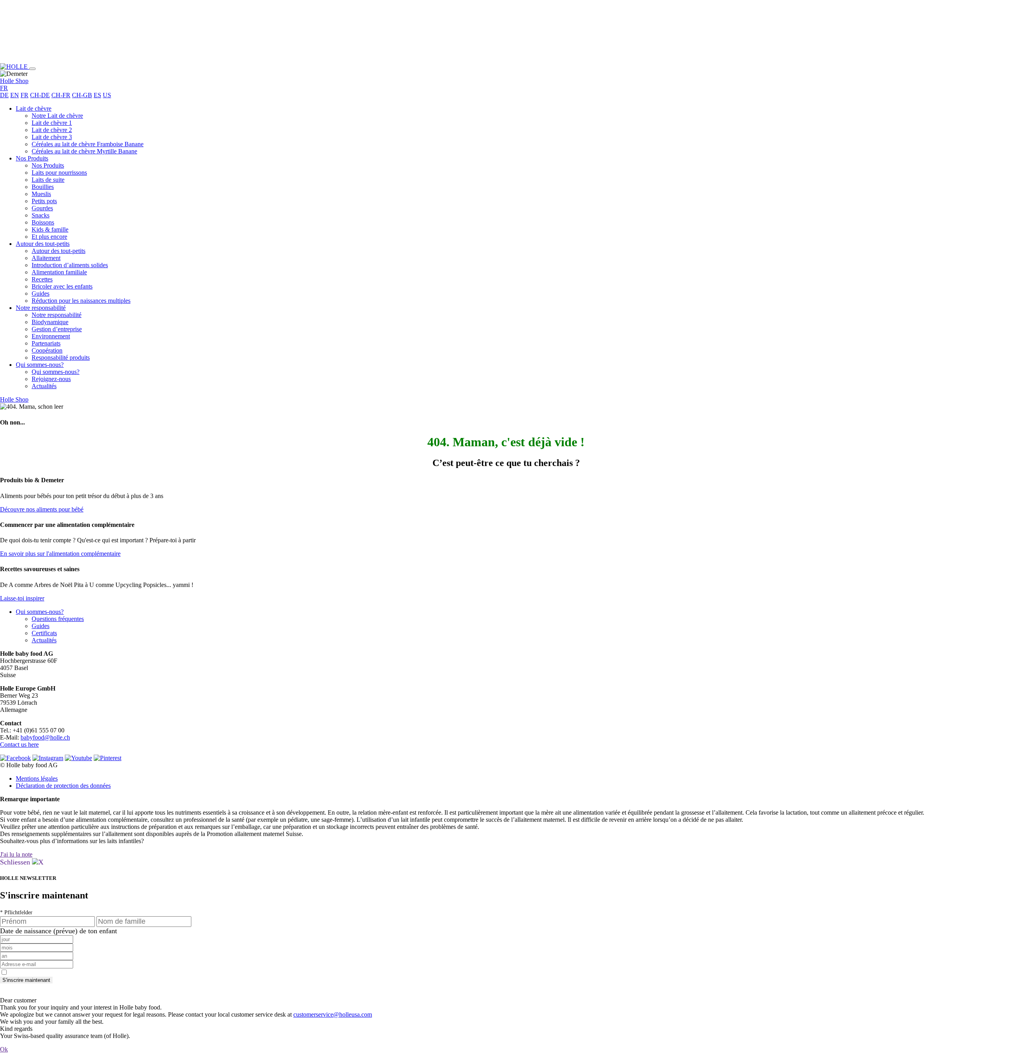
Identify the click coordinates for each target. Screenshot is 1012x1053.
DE (4, 95)
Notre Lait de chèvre (57, 115)
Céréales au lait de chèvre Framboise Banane (87, 144)
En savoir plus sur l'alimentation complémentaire (60, 553)
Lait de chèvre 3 (52, 137)
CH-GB (82, 95)
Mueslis (41, 194)
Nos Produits (32, 158)
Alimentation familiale (59, 272)
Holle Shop (14, 80)
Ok (4, 1049)
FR (24, 95)
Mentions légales (37, 778)
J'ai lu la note (16, 854)
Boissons (43, 222)
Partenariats (46, 343)
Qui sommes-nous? (40, 364)
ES (97, 95)
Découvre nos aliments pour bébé (41, 509)
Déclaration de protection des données (63, 785)
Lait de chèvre (33, 108)
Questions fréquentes (58, 618)
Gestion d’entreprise (57, 329)
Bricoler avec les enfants (62, 286)
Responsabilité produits (61, 357)
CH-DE (40, 95)
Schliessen (16, 862)
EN (14, 95)
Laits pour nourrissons (59, 172)
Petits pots (44, 201)
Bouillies (43, 186)
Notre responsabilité (41, 307)
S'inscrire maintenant (26, 980)
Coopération (47, 350)
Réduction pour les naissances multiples (81, 300)
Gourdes (42, 208)
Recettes (42, 279)
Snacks (40, 215)
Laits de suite (48, 179)
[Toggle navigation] (32, 69)
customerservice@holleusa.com (332, 1014)
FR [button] (4, 88)
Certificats (44, 633)
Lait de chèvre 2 (52, 129)
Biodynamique (50, 322)
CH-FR (60, 95)
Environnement (51, 336)
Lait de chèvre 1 (52, 122)
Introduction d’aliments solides (70, 265)
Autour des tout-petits (43, 243)
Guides (40, 293)
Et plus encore (49, 236)
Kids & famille (50, 229)
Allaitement (46, 258)
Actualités (44, 386)
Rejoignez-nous (51, 379)
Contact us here (19, 744)
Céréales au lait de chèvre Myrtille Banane (84, 151)
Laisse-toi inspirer (22, 598)
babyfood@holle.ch (45, 737)
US (107, 95)
